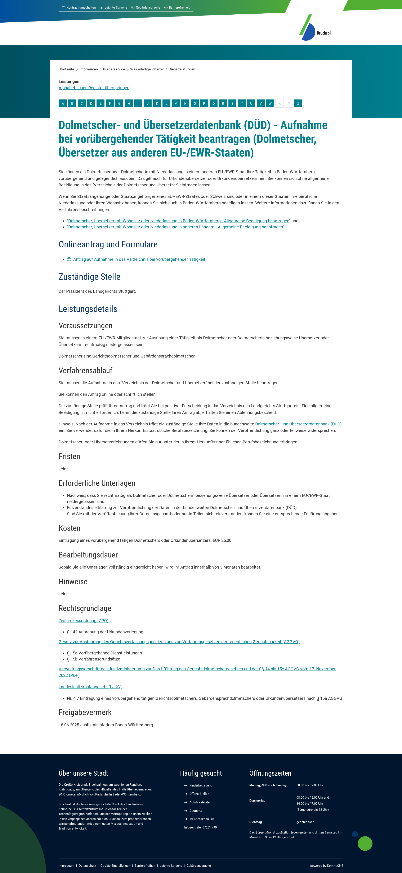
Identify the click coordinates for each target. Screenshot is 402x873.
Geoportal (196, 811)
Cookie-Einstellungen (115, 866)
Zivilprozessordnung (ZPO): (84, 620)
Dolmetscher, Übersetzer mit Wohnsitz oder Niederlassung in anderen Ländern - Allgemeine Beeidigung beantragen (175, 227)
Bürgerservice (114, 69)
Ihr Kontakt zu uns (202, 819)
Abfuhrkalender (200, 802)
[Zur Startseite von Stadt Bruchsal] (315, 26)
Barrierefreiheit (179, 7)
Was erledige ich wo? (147, 69)
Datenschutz (87, 866)
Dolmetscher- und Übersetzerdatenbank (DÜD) (298, 424)
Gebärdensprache (148, 7)
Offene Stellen (199, 794)
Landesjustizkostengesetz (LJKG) (90, 687)
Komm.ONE (335, 866)
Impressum (66, 866)
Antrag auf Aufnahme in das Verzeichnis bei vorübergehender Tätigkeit (139, 259)
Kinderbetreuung (200, 785)
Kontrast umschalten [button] (81, 7)
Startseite (66, 69)
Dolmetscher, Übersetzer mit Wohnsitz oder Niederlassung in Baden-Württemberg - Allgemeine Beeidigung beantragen (178, 221)
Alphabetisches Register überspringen (94, 87)
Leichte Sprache (116, 7)
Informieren (88, 69)
